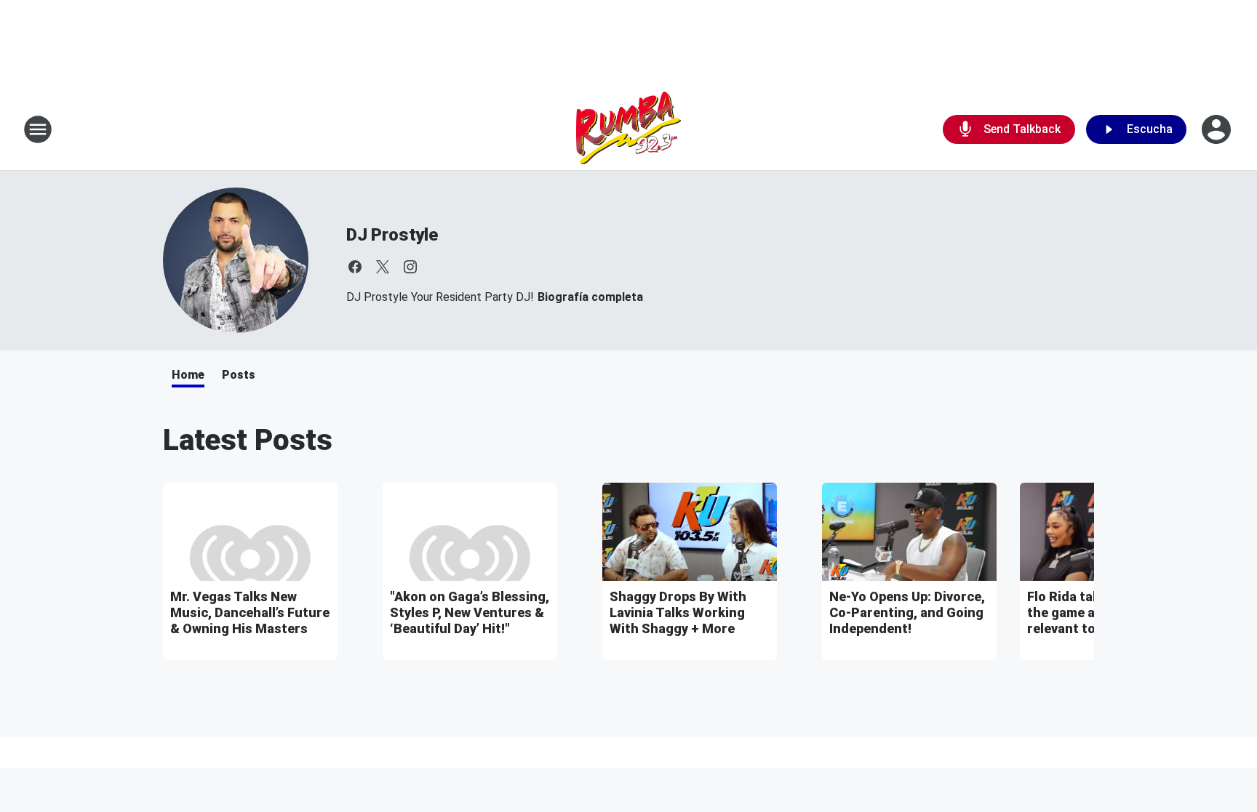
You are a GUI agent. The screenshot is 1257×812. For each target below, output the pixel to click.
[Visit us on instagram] (410, 267)
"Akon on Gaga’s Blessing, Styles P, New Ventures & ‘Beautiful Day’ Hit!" (469, 612)
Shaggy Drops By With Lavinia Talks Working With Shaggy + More (678, 612)
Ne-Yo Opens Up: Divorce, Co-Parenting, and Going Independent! (907, 612)
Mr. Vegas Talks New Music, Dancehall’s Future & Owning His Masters (250, 612)
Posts (238, 375)
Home (188, 375)
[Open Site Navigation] (37, 129)
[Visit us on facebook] (355, 267)
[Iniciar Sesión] (1218, 129)
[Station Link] (628, 129)
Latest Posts (247, 440)
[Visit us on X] (382, 267)
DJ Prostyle (392, 235)
